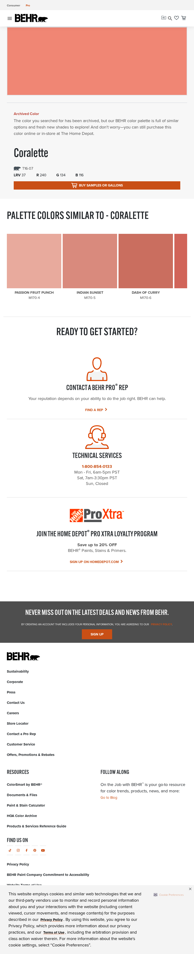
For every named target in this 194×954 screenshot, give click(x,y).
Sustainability (18, 671)
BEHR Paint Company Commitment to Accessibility (48, 874)
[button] (169, 894)
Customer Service (21, 744)
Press (11, 692)
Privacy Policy (161, 624)
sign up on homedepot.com (94, 561)
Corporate (15, 681)
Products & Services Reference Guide (36, 826)
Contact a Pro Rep (21, 734)
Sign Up (97, 634)
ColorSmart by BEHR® (24, 784)
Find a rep (94, 410)
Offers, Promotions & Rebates (30, 754)
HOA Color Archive (22, 815)
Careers (13, 713)
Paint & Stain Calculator (26, 805)
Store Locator (17, 723)
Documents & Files (22, 795)
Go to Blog (109, 797)
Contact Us (16, 702)
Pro (28, 5)
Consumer (13, 5)
